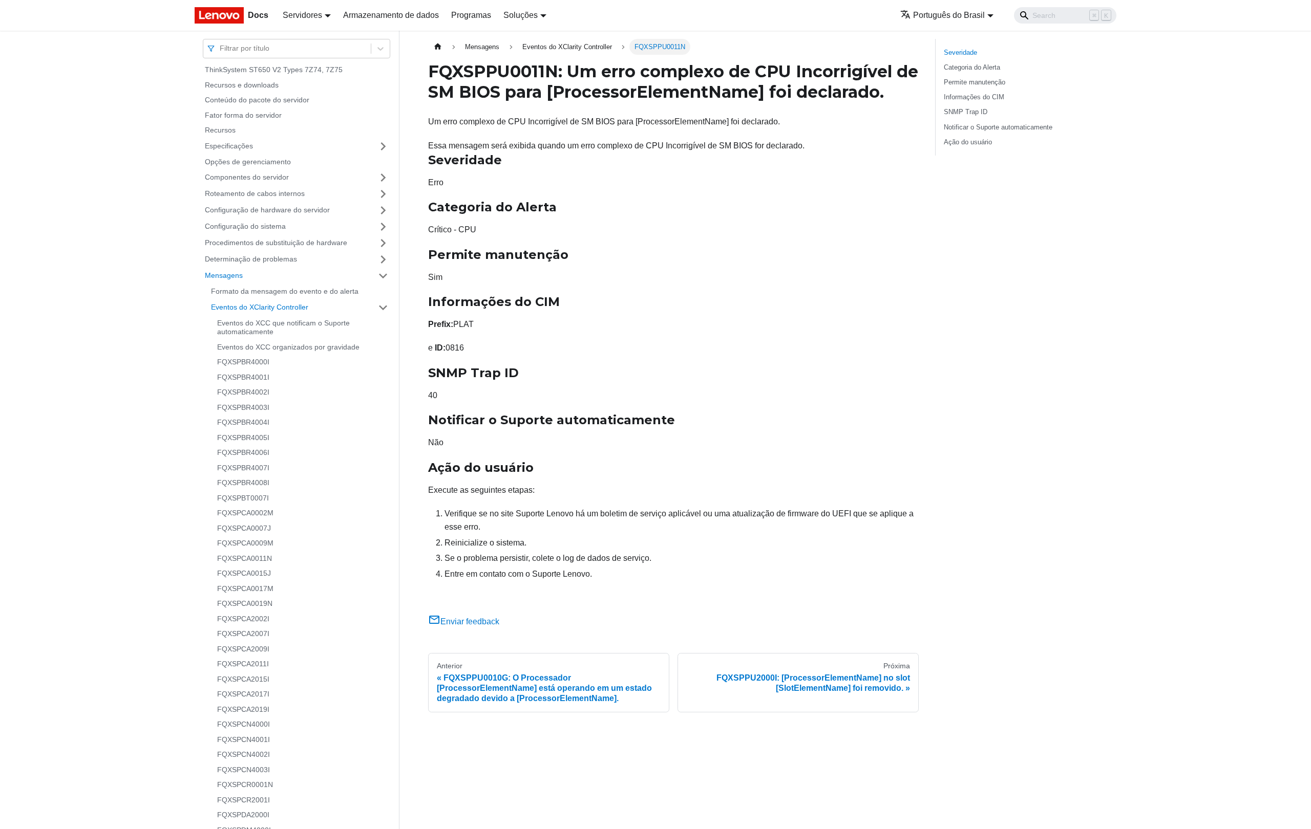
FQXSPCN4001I (243, 739)
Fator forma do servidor (243, 115)
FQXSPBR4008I (243, 482)
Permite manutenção (974, 82)
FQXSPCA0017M (245, 588)
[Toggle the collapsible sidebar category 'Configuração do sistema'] (383, 227)
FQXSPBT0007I (243, 498)
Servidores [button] (302, 15)
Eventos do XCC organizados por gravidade (288, 347)
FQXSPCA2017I (243, 694)
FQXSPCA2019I (243, 709)
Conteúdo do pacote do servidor (257, 100)
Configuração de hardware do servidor (267, 210)
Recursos (220, 130)
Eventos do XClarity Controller (259, 307)
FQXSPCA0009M (245, 543)
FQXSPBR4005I (243, 437)
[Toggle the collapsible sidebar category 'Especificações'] (383, 146)
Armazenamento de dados (391, 15)
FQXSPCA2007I (243, 633)
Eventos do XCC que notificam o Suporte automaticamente (283, 327)
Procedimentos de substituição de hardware (276, 242)
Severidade (960, 52)
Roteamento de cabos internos (255, 193)
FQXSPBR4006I (243, 452)
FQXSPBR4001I (243, 377)
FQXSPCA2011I (243, 664)
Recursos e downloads (242, 85)
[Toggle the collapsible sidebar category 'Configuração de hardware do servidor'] (383, 210)
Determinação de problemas (251, 259)
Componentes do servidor (247, 177)
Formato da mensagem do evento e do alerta (284, 291)
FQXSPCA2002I (243, 619)
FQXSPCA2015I (243, 679)
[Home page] (438, 47)
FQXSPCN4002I (243, 754)
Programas (471, 15)
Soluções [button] (520, 15)
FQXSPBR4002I (243, 392)
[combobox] (221, 48)
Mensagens (224, 275)
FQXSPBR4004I (243, 422)
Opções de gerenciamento (248, 162)
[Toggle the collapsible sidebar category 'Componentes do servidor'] (383, 177)
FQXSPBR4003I (243, 407)
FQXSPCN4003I (243, 770)
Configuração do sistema (245, 226)
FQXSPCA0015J (244, 573)
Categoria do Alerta (972, 67)
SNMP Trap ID (965, 112)
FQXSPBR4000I (243, 362)
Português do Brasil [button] (949, 15)
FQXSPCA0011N (244, 558)
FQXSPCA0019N (244, 603)
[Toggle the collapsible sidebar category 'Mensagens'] (383, 276)
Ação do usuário (968, 142)
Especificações (229, 146)
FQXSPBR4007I (243, 468)
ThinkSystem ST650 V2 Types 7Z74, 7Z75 (274, 70)
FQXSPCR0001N (245, 784)
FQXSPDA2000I (243, 815)
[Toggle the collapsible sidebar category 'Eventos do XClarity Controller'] (383, 307)
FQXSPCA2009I (243, 649)
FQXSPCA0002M (245, 513)
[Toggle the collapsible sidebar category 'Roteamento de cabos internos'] (383, 194)
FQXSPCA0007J (244, 528)
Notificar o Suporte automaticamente (998, 127)
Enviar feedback (469, 621)
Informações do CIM (974, 97)
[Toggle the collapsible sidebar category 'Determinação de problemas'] (383, 259)
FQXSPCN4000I (243, 724)
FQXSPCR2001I (243, 800)
